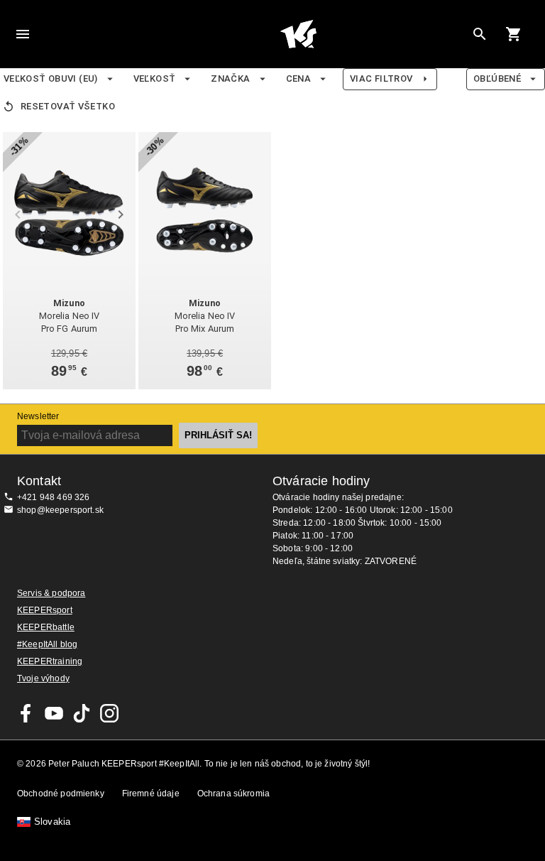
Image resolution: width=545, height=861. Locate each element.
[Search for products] (480, 34)
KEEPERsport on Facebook (26, 713)
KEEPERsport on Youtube (54, 713)
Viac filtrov (381, 78)
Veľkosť (154, 78)
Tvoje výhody (43, 678)
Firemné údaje (151, 793)
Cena (299, 78)
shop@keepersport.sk (60, 510)
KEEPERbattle (46, 627)
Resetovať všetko (68, 106)
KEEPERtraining (49, 661)
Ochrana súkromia (233, 793)
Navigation (23, 34)
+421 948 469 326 (53, 497)
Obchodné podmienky (60, 793)
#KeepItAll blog (47, 644)
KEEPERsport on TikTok (81, 713)
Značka (230, 78)
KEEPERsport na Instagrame (109, 713)
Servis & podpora (51, 593)
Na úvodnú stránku (298, 34)
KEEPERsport (44, 610)
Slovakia (52, 822)
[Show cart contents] (514, 34)
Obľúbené (497, 78)
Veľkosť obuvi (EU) (51, 78)
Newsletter (38, 416)
